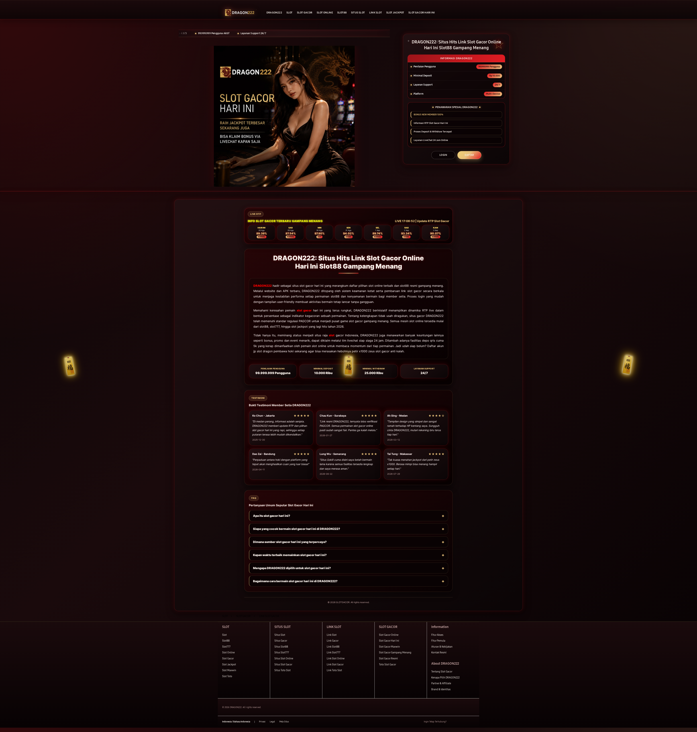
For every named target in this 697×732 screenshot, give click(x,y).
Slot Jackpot (229, 664)
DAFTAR (469, 155)
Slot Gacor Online (388, 634)
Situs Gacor (280, 640)
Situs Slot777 (281, 652)
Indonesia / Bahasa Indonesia (236, 721)
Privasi (262, 721)
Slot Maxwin (229, 670)
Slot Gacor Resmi (388, 658)
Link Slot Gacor (335, 664)
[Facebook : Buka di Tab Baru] (451, 722)
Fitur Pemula (438, 640)
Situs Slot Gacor (283, 664)
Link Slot (332, 634)
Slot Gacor (228, 658)
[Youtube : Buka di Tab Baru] (472, 722)
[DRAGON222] (239, 12)
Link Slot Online (336, 658)
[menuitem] (274, 13)
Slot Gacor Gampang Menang (395, 652)
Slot (224, 634)
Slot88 (226, 640)
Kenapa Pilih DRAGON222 (445, 677)
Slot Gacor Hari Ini (389, 640)
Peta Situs (284, 721)
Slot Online (228, 652)
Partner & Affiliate (441, 683)
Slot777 (226, 646)
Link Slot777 (333, 652)
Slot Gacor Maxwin (389, 646)
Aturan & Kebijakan (442, 646)
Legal (272, 721)
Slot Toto (227, 676)
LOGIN (443, 155)
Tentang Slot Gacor (441, 671)
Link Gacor (333, 640)
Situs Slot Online (283, 658)
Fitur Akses (437, 634)
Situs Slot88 (281, 646)
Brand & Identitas (441, 689)
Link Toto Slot (334, 670)
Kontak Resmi (439, 652)
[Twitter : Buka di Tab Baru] (458, 722)
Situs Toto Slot (282, 670)
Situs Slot (279, 634)
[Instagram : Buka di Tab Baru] (465, 722)
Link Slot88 (333, 646)
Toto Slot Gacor (387, 664)
